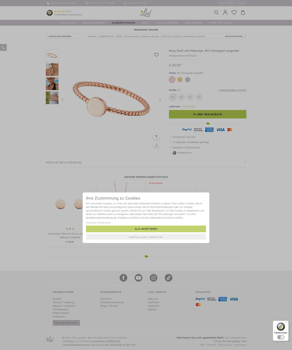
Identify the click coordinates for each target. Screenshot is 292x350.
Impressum (91, 222)
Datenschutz (105, 222)
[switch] (280, 337)
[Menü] (287, 323)
